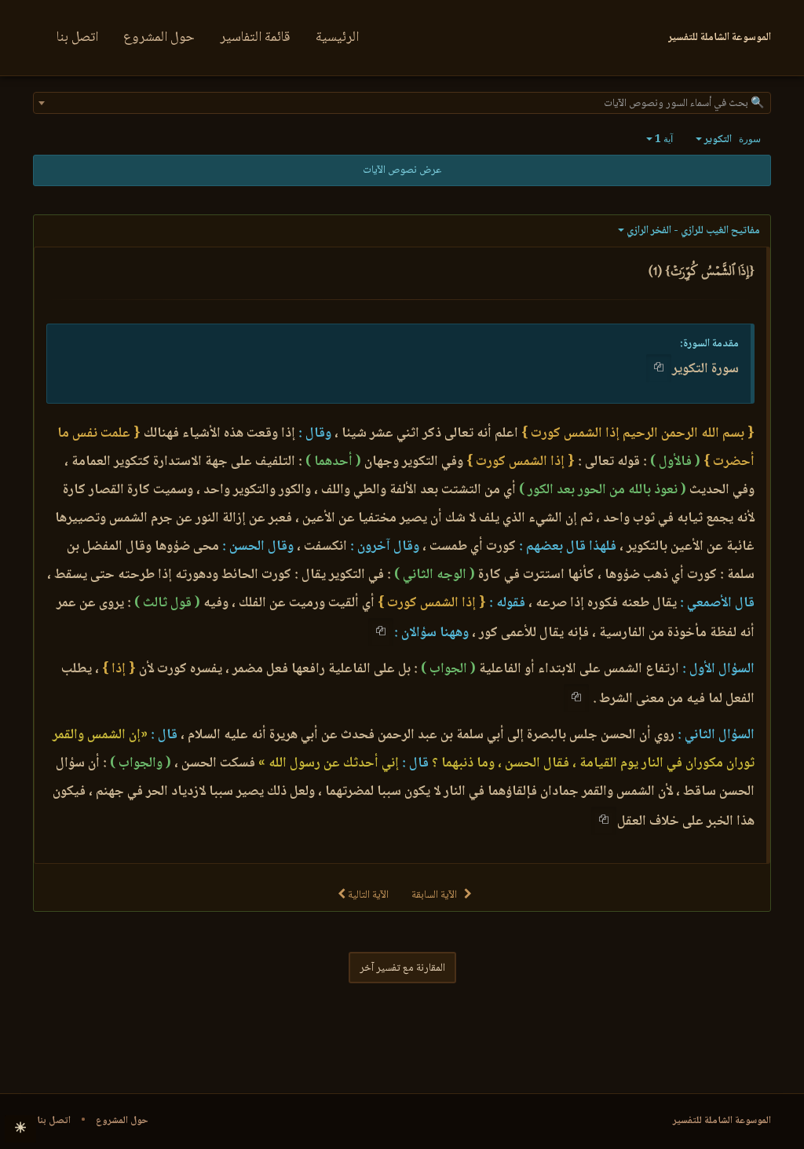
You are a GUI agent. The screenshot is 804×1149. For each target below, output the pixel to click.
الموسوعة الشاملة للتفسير (722, 1120)
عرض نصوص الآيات (402, 170)
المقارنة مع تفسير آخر (402, 968)
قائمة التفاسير (255, 37)
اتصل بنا (77, 37)
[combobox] (402, 103)
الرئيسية (337, 37)
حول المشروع (159, 37)
